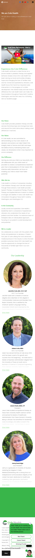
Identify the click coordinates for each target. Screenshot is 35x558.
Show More (5, 313)
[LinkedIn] (28, 2)
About (4, 545)
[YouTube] (25, 2)
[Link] (4, 2)
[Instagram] (22, 2)
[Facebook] (20, 2)
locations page (11, 99)
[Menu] (33, 2)
